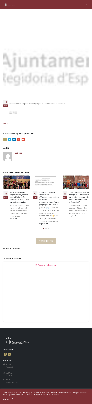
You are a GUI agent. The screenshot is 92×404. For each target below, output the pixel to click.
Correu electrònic (23, 139)
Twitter (9, 139)
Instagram (9, 354)
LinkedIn (14, 139)
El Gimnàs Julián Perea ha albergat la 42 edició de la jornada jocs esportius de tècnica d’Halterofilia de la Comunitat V (49, 197)
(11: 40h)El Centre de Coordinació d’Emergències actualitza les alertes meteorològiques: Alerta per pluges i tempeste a (19, 198)
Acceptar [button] (15, 399)
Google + (18, 139)
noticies (18, 153)
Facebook (5, 139)
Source (5, 123)
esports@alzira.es (12, 382)
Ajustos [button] (6, 399)
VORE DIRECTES (46, 241)
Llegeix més (14, 224)
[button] (43, 228)
